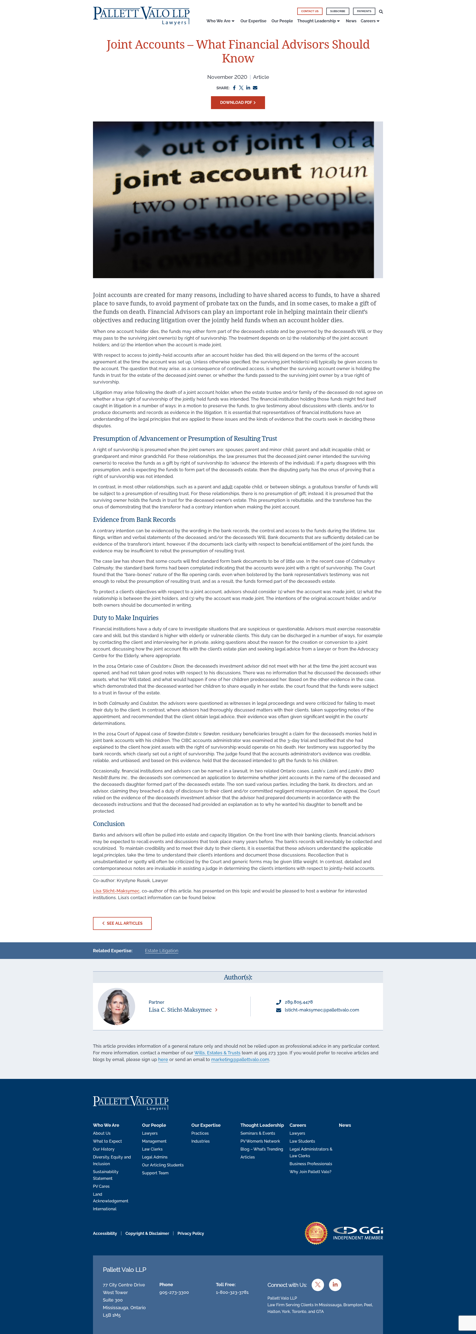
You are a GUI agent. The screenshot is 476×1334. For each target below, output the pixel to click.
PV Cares (101, 1186)
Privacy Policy (191, 1233)
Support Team (155, 1173)
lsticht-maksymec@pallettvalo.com (321, 1009)
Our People (282, 21)
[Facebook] (234, 87)
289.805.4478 (298, 1002)
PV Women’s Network (260, 1141)
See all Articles (124, 923)
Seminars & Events (257, 1133)
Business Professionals (311, 1163)
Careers (368, 21)
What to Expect (107, 1141)
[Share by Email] (255, 87)
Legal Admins (155, 1157)
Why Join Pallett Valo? (310, 1171)
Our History (104, 1149)
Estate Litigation (161, 950)
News (351, 21)
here (163, 1059)
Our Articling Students (163, 1165)
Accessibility (105, 1233)
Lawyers (150, 1133)
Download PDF (236, 102)
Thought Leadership (316, 21)
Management (154, 1141)
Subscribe (337, 11)
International (105, 1209)
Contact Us (310, 11)
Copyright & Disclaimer (147, 1233)
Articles (247, 1157)
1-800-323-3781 (232, 1292)
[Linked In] (248, 87)
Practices (200, 1133)
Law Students (302, 1141)
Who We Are (219, 21)
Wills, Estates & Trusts (217, 1052)
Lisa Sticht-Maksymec (116, 890)
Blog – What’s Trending (261, 1149)
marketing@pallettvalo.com (240, 1059)
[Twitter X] (241, 87)
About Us (102, 1133)
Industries (200, 1141)
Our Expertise (253, 21)
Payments (364, 11)
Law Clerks (152, 1149)
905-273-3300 (174, 1292)
